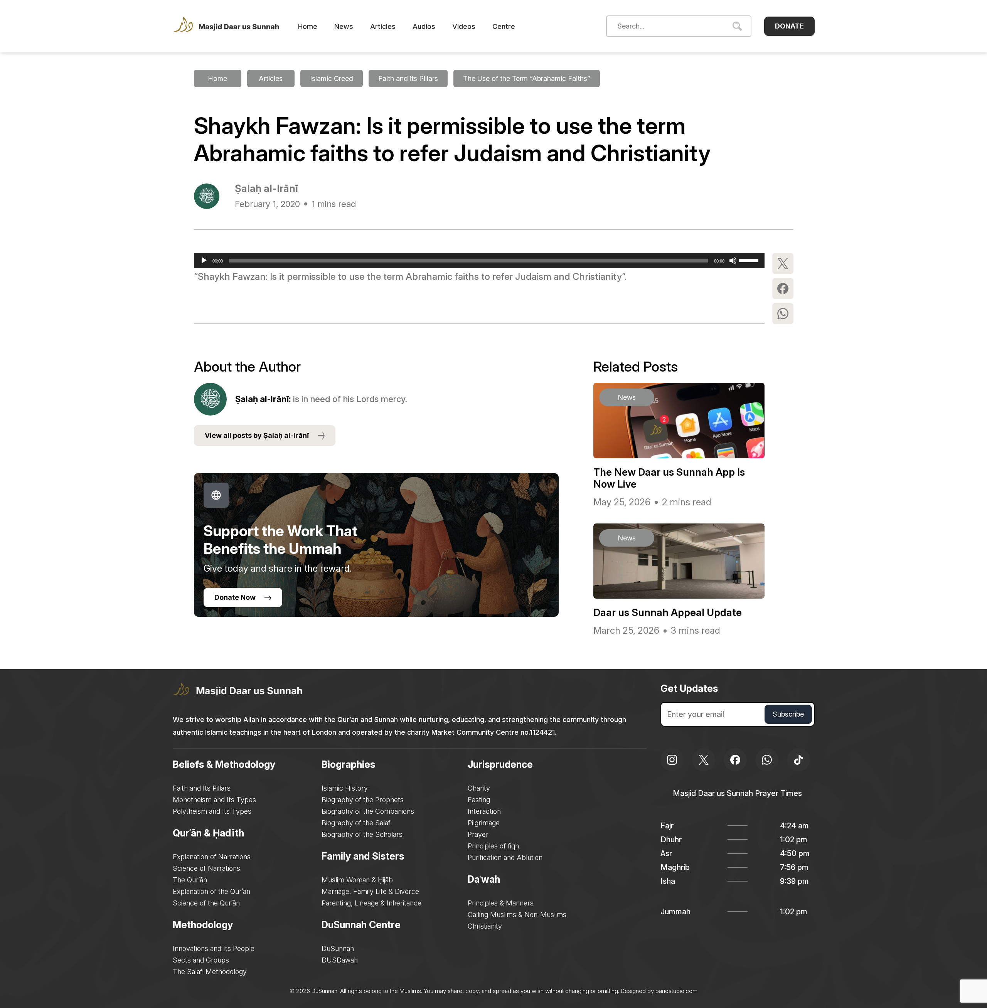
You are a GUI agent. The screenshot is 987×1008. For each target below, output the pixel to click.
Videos (463, 26)
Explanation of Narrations (212, 857)
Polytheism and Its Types (212, 811)
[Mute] (733, 260)
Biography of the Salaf (356, 823)
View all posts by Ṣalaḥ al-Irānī (257, 435)
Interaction (484, 811)
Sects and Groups (201, 960)
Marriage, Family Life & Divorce (370, 891)
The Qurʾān (190, 880)
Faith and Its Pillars (202, 788)
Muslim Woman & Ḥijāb (357, 880)
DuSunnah (338, 948)
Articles (383, 26)
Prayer (478, 834)
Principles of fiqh (493, 846)
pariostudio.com (676, 991)
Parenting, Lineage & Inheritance (371, 903)
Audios (424, 26)
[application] (479, 260)
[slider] (750, 260)
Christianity (485, 926)
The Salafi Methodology (210, 972)
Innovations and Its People (213, 948)
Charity (479, 788)
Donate (789, 26)
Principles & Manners (501, 903)
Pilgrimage (484, 823)
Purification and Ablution (505, 857)
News (343, 26)
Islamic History (345, 788)
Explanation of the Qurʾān (211, 891)
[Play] (204, 260)
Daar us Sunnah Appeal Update (667, 612)
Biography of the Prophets (363, 800)
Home (307, 26)
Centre (503, 26)
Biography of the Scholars (362, 834)
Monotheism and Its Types (214, 800)
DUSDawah (340, 960)
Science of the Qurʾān (206, 903)
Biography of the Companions (368, 811)
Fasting (479, 800)
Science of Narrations (206, 868)
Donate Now (235, 597)
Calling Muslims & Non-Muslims (517, 914)
